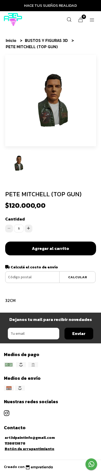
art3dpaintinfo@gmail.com (30, 437)
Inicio (11, 40)
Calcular (77, 277)
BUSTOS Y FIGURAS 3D (47, 40)
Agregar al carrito (50, 248)
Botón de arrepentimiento (29, 449)
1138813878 (15, 443)
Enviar (78, 333)
